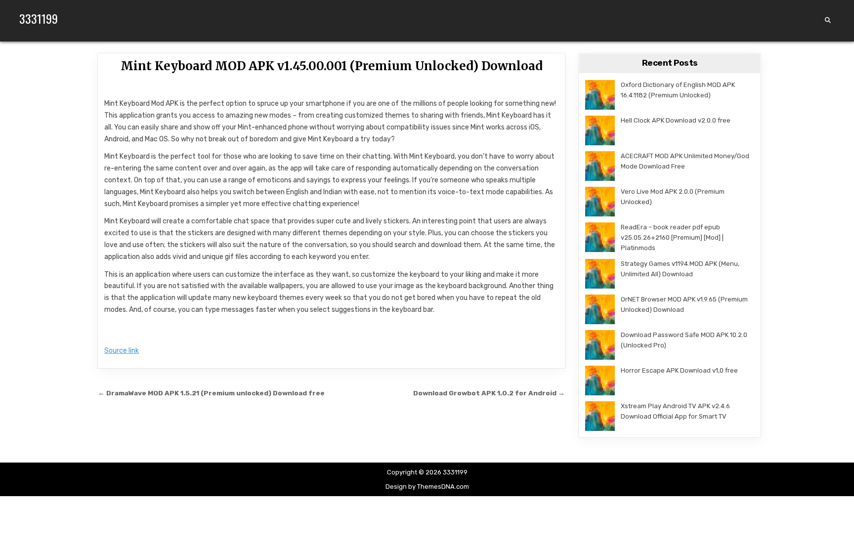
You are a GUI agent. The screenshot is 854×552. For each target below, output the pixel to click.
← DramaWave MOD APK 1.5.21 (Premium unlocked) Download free (211, 393)
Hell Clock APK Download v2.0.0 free (675, 120)
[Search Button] (827, 20)
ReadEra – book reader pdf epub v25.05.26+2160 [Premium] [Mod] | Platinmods (672, 237)
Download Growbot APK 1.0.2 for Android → (489, 393)
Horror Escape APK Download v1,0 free (679, 370)
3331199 (38, 18)
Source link (121, 350)
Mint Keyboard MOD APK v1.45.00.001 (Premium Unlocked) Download (332, 66)
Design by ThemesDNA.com (427, 486)
